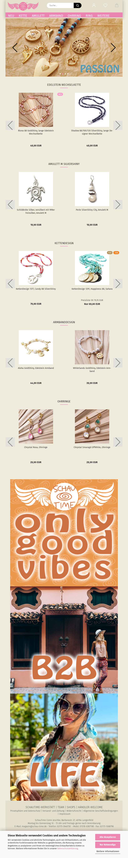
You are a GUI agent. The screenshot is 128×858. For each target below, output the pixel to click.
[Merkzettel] (105, 5)
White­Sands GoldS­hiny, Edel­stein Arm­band (92, 370)
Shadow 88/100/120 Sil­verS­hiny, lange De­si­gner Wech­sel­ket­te (92, 132)
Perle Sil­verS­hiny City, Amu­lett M (92, 210)
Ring (89, 15)
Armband (56, 15)
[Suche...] (77, 5)
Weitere (103, 15)
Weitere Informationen (107, 851)
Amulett (38, 15)
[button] (94, 5)
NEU (11, 15)
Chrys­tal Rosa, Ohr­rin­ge (35, 447)
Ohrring (74, 15)
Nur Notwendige (108, 844)
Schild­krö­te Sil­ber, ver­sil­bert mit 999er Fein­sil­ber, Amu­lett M (36, 211)
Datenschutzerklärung (67, 848)
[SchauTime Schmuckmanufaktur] (24, 6)
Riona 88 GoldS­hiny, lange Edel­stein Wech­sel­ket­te (36, 132)
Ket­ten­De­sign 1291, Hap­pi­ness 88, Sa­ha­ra (92, 289)
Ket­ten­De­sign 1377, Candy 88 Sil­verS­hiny (36, 289)
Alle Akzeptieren (108, 837)
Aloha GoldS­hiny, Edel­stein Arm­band (36, 368)
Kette (23, 15)
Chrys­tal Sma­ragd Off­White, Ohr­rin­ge (92, 447)
